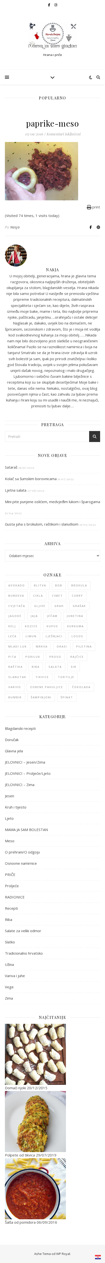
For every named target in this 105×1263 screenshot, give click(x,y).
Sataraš (11, 467)
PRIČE (10, 874)
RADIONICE (15, 897)
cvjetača (16, 606)
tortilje (66, 677)
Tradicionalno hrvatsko (24, 953)
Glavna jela (14, 750)
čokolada (81, 687)
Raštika (15, 667)
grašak (79, 606)
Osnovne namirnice (21, 863)
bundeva (16, 595)
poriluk (32, 656)
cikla (38, 595)
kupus (52, 626)
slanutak (17, 677)
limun (31, 636)
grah (59, 606)
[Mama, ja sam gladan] (52, 35)
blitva (40, 585)
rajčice (77, 656)
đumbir (15, 697)
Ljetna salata (15, 490)
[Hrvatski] (98, 1257)
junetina (75, 616)
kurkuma (75, 626)
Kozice (31, 626)
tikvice (42, 677)
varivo (14, 687)
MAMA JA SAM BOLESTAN (26, 829)
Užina (9, 964)
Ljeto (9, 818)
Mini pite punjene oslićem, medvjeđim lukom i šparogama (52, 501)
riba (36, 667)
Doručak (12, 739)
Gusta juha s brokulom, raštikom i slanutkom (41, 524)
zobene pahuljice (46, 687)
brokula (79, 585)
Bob (58, 585)
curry (77, 595)
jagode (14, 616)
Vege (9, 986)
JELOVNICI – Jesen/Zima (25, 762)
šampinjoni (41, 697)
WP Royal (63, 1254)
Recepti (11, 908)
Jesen (9, 795)
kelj (12, 626)
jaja (34, 616)
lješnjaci (54, 636)
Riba (8, 919)
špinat (67, 697)
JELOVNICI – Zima (19, 784)
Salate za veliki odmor (23, 930)
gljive (39, 606)
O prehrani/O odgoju (22, 852)
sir (73, 667)
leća (12, 636)
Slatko (10, 941)
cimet (57, 595)
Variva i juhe (15, 975)
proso (55, 656)
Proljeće (12, 885)
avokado (16, 585)
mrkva (42, 646)
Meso (9, 840)
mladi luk (17, 646)
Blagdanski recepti (20, 728)
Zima (9, 998)
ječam (52, 616)
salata (55, 667)
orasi (62, 646)
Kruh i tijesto (15, 807)
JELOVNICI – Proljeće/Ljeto (28, 773)
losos (77, 636)
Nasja (15, 227)
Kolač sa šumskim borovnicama (31, 478)
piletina (84, 646)
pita (12, 656)
